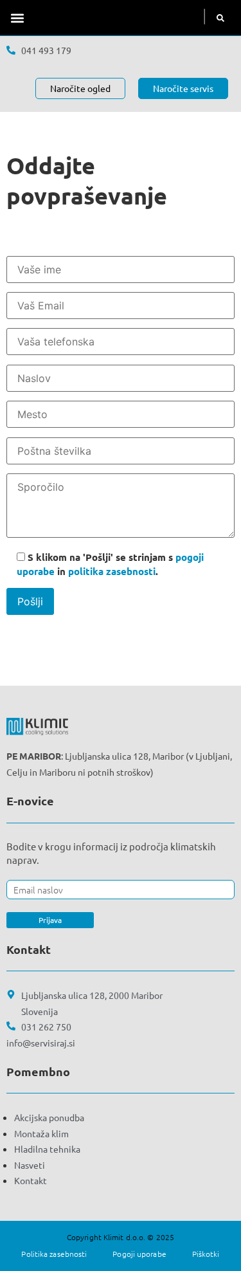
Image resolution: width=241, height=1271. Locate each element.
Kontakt (30, 1180)
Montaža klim (41, 1133)
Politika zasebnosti (54, 1253)
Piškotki (206, 1253)
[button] (17, 17)
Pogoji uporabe (139, 1253)
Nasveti (29, 1165)
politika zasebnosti (112, 571)
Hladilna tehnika (47, 1149)
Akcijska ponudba (49, 1117)
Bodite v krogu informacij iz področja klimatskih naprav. (111, 853)
